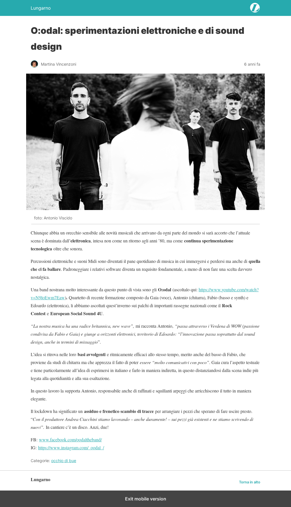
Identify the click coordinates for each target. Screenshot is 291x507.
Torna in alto (249, 482)
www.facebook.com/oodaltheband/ (70, 439)
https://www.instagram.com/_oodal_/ (71, 447)
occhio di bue (63, 460)
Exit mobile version (145, 499)
